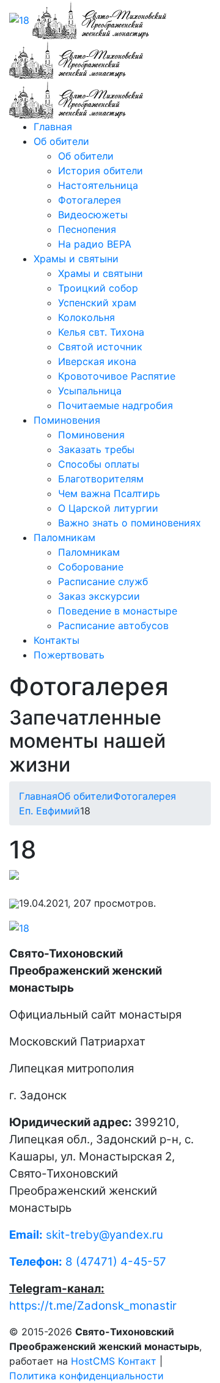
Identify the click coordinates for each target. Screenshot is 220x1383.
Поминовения (67, 420)
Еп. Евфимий (49, 811)
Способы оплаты (98, 464)
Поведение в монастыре (117, 611)
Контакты (56, 640)
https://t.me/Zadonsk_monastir (93, 1306)
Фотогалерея (89, 200)
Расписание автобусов (113, 625)
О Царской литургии (108, 508)
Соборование (90, 567)
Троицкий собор (98, 288)
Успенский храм (97, 303)
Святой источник (100, 347)
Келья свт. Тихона (101, 332)
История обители (100, 170)
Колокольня (86, 317)
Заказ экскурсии (99, 596)
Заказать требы (96, 449)
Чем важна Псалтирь (109, 493)
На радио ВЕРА (94, 244)
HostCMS (93, 1361)
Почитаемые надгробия (115, 405)
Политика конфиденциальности (86, 1376)
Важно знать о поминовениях (129, 523)
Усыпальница (90, 391)
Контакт (137, 1361)
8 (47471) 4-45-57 (87, 1262)
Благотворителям (101, 479)
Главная (53, 126)
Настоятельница (98, 185)
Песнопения (87, 229)
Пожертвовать (69, 655)
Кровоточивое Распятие (116, 376)
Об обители (61, 141)
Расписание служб (103, 581)
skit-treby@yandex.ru (104, 1235)
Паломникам (64, 537)
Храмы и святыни (76, 259)
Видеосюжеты (93, 214)
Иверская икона (97, 361)
